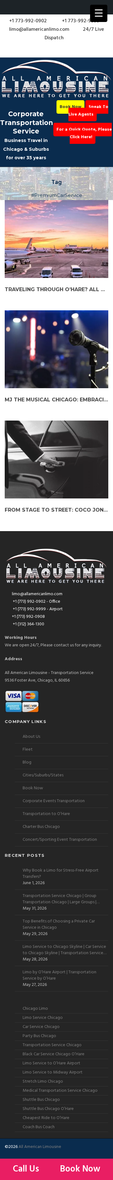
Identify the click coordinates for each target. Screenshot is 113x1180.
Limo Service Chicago (43, 1017)
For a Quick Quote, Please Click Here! (84, 133)
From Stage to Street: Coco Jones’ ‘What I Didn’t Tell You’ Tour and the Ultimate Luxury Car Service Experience (56, 510)
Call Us (27, 1169)
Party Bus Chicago (39, 1036)
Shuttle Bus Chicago (41, 1099)
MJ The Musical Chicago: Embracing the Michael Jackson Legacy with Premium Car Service (56, 400)
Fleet (28, 749)
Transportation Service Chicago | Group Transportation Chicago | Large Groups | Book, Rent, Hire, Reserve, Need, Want (59, 899)
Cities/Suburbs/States (43, 775)
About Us (31, 736)
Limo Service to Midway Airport (53, 1072)
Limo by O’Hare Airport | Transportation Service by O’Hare (59, 975)
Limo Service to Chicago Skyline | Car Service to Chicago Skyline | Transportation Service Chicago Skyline (64, 950)
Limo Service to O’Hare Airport (51, 1063)
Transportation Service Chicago (52, 1045)
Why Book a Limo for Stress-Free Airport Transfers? (61, 873)
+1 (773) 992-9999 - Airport (37, 609)
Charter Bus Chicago (41, 826)
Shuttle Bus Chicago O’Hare (48, 1108)
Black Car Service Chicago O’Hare (53, 1054)
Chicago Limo (35, 1008)
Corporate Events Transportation (54, 801)
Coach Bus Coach (39, 1127)
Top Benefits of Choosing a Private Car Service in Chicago (59, 924)
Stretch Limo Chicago (43, 1081)
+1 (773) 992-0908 (28, 616)
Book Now (70, 107)
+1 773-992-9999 (80, 21)
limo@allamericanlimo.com (39, 29)
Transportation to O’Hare (46, 814)
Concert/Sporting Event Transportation (60, 839)
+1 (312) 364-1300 (28, 624)
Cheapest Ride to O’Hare (46, 1118)
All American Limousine (40, 1146)
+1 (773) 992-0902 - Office (36, 601)
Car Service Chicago (41, 1026)
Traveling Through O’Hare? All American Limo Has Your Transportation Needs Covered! (56, 289)
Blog (27, 762)
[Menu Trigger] (98, 13)
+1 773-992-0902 (27, 21)
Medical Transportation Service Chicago (60, 1090)
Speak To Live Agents (88, 110)
